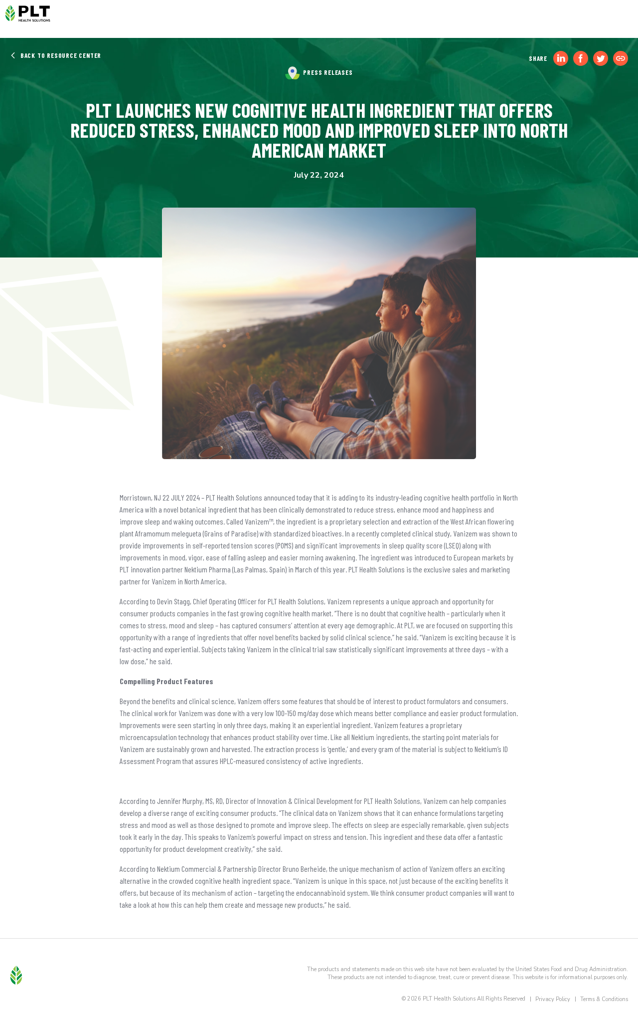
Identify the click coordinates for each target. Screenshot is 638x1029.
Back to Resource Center (59, 55)
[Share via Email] (620, 58)
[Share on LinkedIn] (560, 58)
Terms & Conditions (604, 999)
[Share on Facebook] (580, 58)
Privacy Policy (552, 999)
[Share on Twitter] (600, 58)
